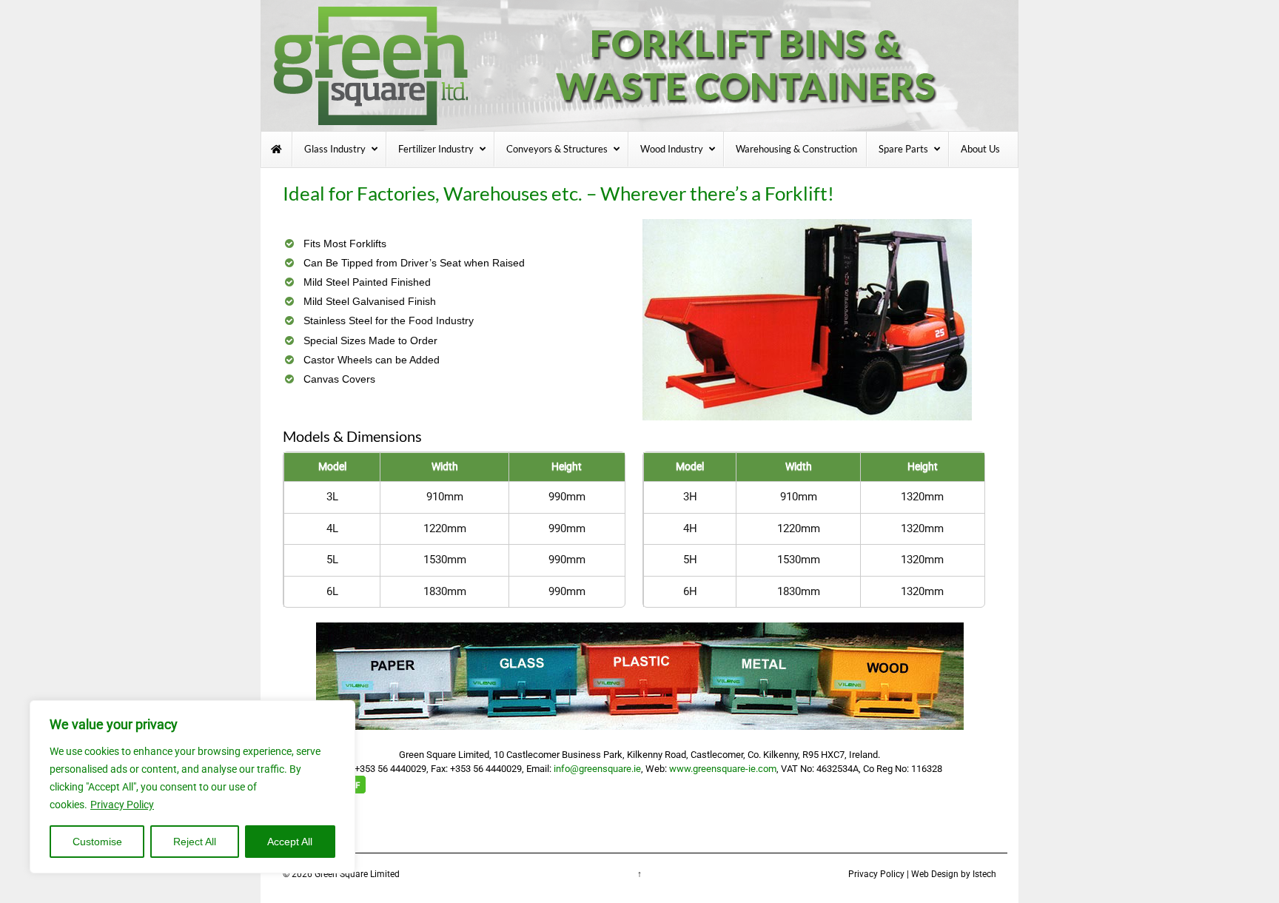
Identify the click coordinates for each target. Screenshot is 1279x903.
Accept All (289, 841)
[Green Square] (639, 64)
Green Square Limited (357, 874)
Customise (97, 841)
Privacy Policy (122, 804)
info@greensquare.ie (597, 768)
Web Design (935, 874)
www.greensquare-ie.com (722, 768)
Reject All (194, 841)
